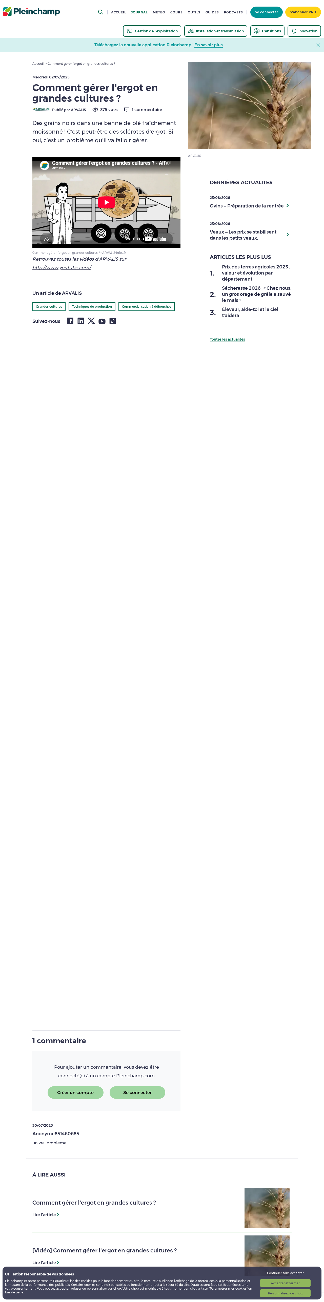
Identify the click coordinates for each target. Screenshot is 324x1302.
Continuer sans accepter (285, 1273)
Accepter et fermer (285, 1283)
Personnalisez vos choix (285, 1293)
